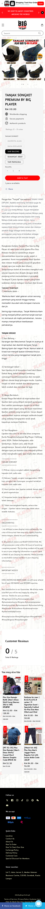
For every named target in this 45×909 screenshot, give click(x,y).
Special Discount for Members (18, 858)
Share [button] (10, 189)
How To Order (11, 844)
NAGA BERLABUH (15, 146)
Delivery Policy (11, 853)
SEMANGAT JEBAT (15, 157)
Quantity (8, 167)
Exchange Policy (12, 850)
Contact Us (10, 839)
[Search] (39, 33)
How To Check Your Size (15, 847)
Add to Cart (22, 178)
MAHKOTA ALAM (15, 141)
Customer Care (11, 856)
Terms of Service (10, 899)
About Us (9, 841)
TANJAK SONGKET (11, 136)
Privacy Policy (23, 899)
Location (9, 836)
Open (41, 3)
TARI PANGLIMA (14, 162)
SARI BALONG (13, 151)
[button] (2, 25)
